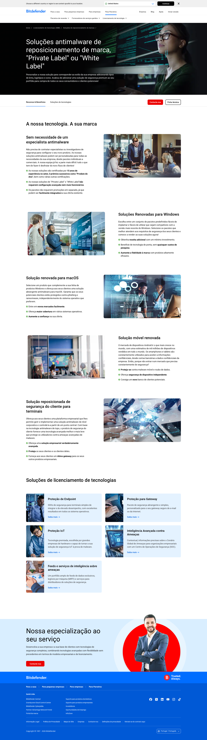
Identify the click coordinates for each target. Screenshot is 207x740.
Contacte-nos (93, 721)
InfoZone (69, 713)
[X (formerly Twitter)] (156, 699)
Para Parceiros (95, 687)
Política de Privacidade (51, 721)
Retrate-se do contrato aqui (135, 721)
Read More (64, 508)
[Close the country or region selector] (179, 4)
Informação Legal (32, 721)
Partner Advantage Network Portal (39, 710)
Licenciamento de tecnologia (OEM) (46, 28)
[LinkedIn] (162, 699)
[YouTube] (168, 699)
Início (28, 28)
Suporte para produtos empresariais (79, 703)
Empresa (81, 721)
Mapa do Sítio (69, 721)
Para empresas (76, 687)
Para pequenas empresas (53, 687)
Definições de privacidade (111, 721)
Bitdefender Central (33, 699)
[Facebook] (150, 699)
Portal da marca (32, 713)
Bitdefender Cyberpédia (34, 706)
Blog (152, 12)
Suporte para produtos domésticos (79, 699)
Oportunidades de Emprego (76, 710)
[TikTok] (179, 699)
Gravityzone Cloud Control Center (38, 703)
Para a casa (31, 687)
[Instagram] (173, 699)
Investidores (70, 706)
